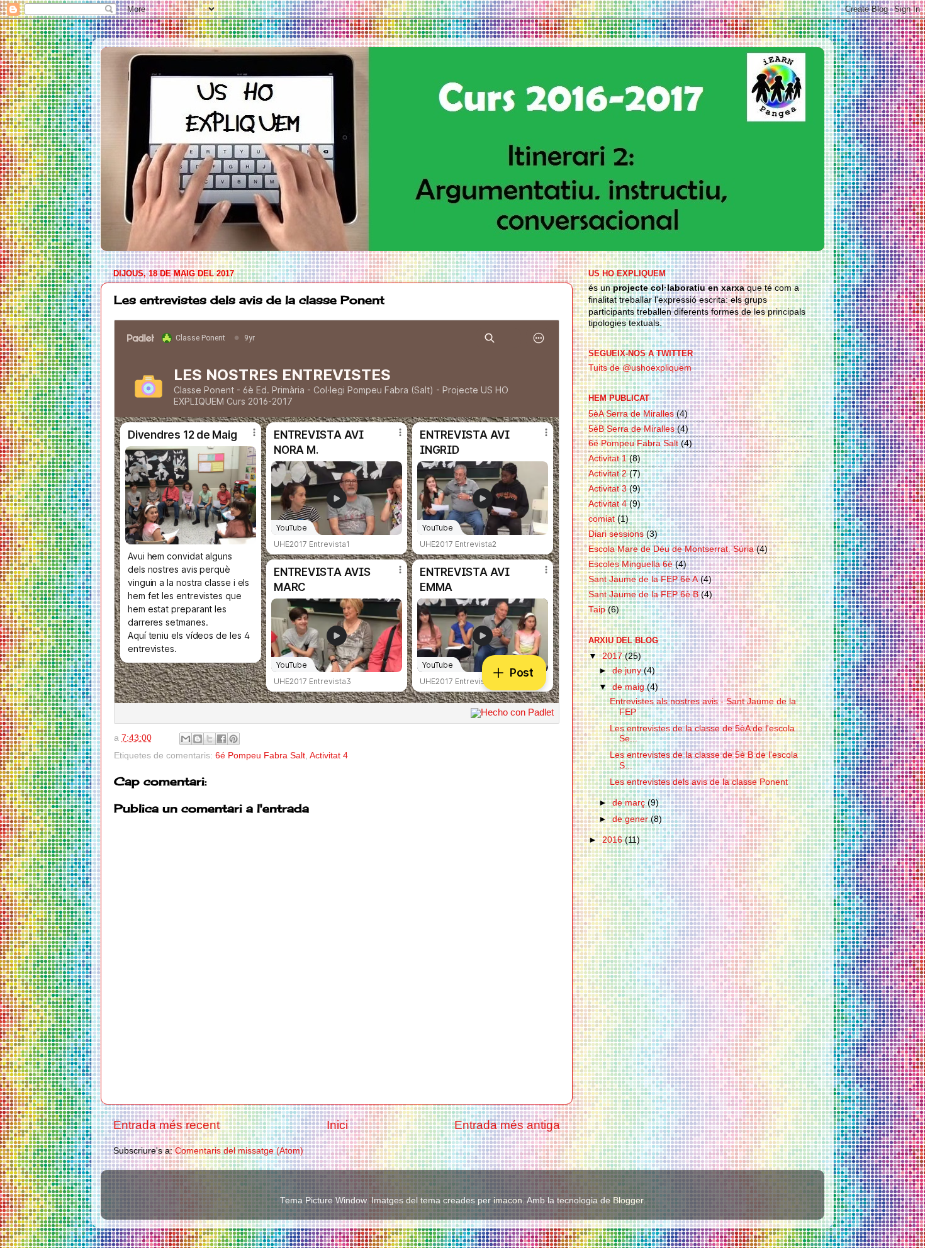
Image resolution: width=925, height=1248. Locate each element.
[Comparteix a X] (209, 739)
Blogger (628, 1200)
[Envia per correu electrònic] (185, 739)
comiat (601, 519)
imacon (507, 1200)
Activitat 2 (607, 473)
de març (630, 802)
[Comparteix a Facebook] (221, 739)
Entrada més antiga (507, 1125)
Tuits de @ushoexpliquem (640, 368)
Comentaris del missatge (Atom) (239, 1150)
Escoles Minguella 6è (630, 564)
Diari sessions (616, 534)
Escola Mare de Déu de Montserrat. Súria (671, 549)
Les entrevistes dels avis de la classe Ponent (699, 782)
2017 (613, 656)
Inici (337, 1125)
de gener (631, 819)
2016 (613, 840)
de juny (628, 670)
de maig (629, 687)
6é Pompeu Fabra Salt (260, 755)
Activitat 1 (607, 458)
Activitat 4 (329, 755)
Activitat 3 (607, 488)
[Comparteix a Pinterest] (233, 739)
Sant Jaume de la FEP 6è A (643, 579)
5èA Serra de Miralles (631, 414)
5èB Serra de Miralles (631, 429)
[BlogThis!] (197, 739)
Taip (596, 609)
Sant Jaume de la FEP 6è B (643, 594)
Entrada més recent (166, 1125)
